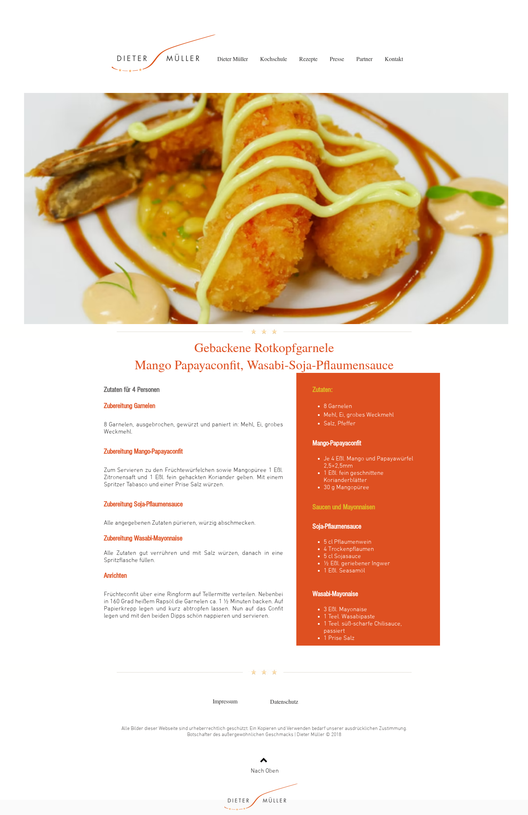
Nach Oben (265, 771)
